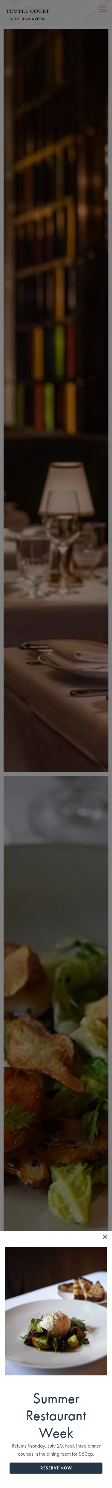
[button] (105, 1237)
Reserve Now (56, 1468)
